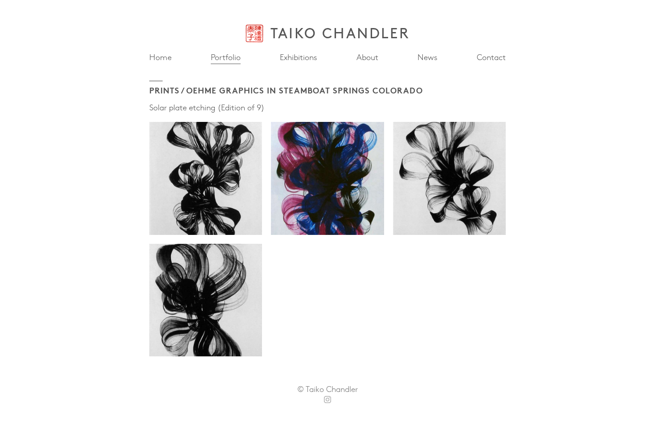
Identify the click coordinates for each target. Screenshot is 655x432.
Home (160, 57)
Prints (164, 90)
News (428, 56)
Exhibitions (298, 57)
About (367, 57)
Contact (491, 57)
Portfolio (226, 56)
